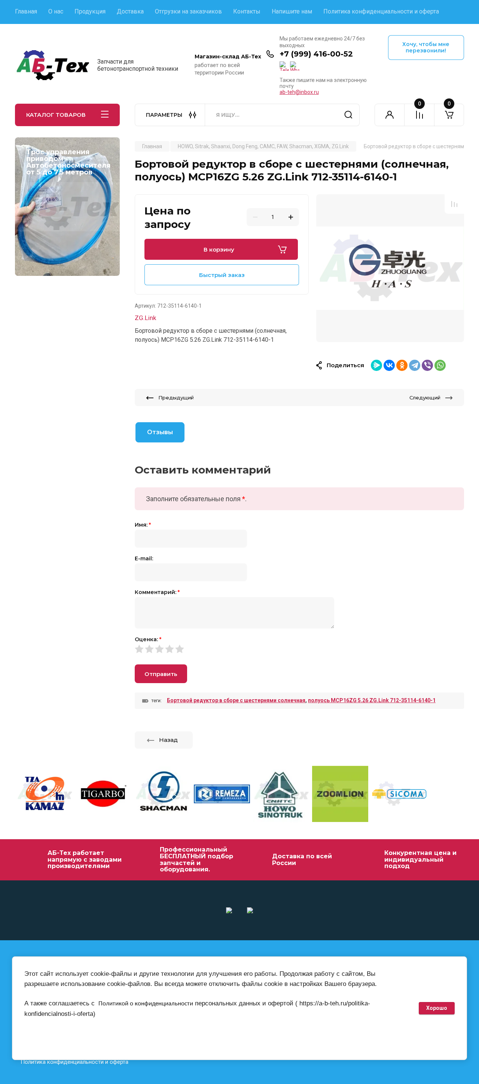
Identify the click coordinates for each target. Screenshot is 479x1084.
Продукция (90, 11)
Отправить (160, 674)
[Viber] (427, 365)
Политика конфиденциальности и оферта (381, 11)
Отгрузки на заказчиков (188, 11)
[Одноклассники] (402, 365)
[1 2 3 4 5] (299, 648)
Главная (26, 11)
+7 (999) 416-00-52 (316, 53)
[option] (390, 268)
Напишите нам (292, 11)
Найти (348, 115)
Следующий (424, 398)
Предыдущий (176, 398)
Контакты (246, 11)
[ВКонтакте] (389, 365)
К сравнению (454, 204)
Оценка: (148, 639)
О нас (55, 11)
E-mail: (144, 558)
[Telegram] (414, 365)
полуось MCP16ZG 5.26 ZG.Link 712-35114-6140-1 (372, 700)
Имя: (143, 524)
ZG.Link (145, 318)
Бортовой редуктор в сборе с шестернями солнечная (236, 700)
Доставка (130, 11)
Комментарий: (157, 592)
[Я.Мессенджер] (376, 365)
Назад (168, 739)
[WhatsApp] (440, 365)
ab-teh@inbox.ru (299, 92)
